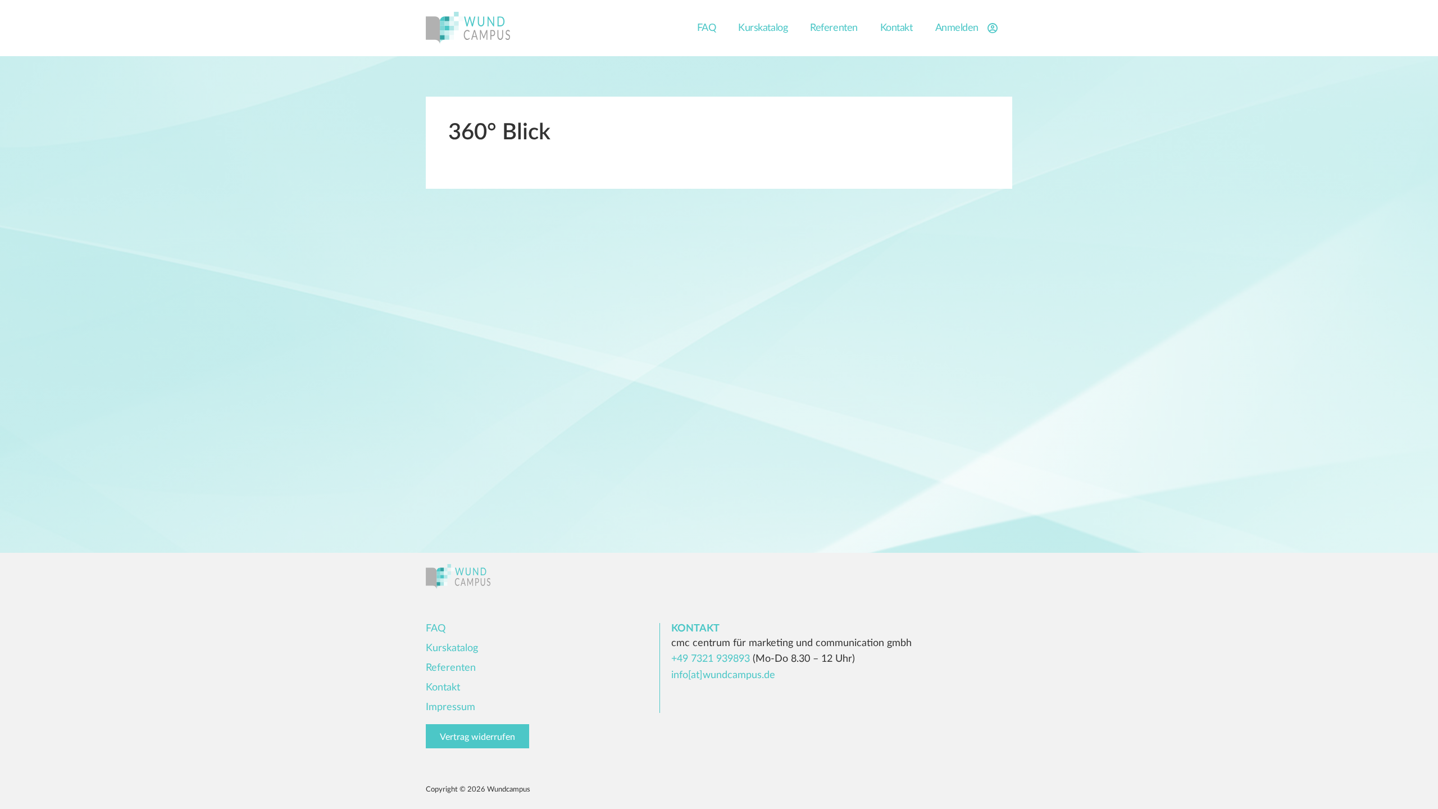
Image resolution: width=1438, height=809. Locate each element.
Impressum (450, 707)
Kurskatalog (763, 28)
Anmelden (957, 28)
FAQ (706, 28)
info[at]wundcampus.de (723, 675)
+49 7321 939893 (710, 659)
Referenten (834, 28)
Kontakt (896, 28)
